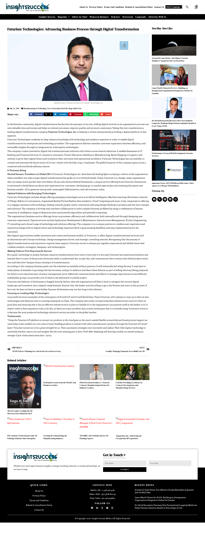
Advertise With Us (157, 17)
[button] (186, 7)
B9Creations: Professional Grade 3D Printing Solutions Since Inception (22, 437)
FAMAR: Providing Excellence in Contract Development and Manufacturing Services (129, 385)
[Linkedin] (170, 199)
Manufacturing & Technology (34, 108)
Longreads (140, 17)
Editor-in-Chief (79, 17)
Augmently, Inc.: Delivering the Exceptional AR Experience (129, 437)
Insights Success (47, 17)
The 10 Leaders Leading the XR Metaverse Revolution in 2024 (19, 412)
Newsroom (127, 17)
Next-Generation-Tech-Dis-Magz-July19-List (64, 108)
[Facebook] (154, 199)
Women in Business (99, 17)
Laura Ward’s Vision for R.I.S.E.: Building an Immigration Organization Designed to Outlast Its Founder (172, 91)
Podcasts (115, 17)
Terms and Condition (114, 7)
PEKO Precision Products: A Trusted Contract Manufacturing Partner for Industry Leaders (94, 385)
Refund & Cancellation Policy (139, 7)
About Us (83, 7)
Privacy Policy (96, 7)
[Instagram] (175, 199)
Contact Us (159, 7)
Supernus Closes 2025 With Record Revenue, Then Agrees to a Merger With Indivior (172, 184)
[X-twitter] (159, 199)
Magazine (62, 17)
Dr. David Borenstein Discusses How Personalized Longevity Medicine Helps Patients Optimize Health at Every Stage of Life (174, 123)
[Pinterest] (165, 199)
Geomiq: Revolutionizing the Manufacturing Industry (55, 437)
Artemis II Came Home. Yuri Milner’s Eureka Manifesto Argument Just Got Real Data (170, 59)
